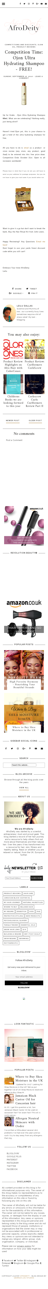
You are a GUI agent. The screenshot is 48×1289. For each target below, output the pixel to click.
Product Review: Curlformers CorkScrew (35, 364)
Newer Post (13, 420)
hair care (28, 893)
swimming (24, 938)
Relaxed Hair (26, 907)
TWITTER (11, 1166)
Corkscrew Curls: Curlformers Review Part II (34, 401)
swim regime (10, 938)
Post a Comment (14, 440)
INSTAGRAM (13, 1163)
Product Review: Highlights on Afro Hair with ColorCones (13, 366)
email (26, 148)
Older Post (35, 420)
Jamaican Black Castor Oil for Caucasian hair (25, 1099)
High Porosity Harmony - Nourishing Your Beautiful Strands (24, 685)
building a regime (12, 934)
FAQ (38, 911)
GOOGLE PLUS (14, 1156)
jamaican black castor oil (17, 898)
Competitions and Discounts (21, 45)
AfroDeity (25, 1276)
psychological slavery (15, 920)
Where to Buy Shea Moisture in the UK (24, 728)
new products (33, 916)
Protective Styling (13, 916)
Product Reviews (26, 47)
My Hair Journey (12, 902)
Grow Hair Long (12, 929)
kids (32, 911)
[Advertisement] (24, 475)
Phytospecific (11, 943)
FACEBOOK (12, 1169)
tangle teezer (11, 925)
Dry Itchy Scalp (32, 934)
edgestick (22, 911)
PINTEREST (12, 1160)
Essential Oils (28, 925)
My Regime (9, 911)
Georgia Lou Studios (24, 1278)
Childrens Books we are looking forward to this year (13, 401)
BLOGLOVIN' (13, 1153)
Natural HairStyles (33, 902)
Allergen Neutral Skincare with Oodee (27, 1122)
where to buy (10, 907)
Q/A (24, 929)
